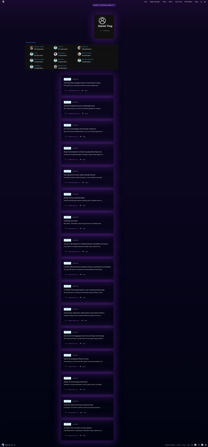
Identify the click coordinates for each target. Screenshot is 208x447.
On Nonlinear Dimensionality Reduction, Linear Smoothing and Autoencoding (84, 290)
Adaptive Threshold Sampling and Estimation (76, 382)
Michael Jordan (62, 65)
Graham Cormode (39, 59)
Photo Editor (188, 1)
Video (164, 1)
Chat (145, 1)
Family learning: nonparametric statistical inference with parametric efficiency (84, 313)
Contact (178, 445)
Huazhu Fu (85, 46)
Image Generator (155, 1)
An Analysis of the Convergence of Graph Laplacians (78, 428)
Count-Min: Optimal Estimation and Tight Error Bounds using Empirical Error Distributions (87, 267)
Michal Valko (61, 53)
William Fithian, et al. (74, 320)
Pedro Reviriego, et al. (74, 182)
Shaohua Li (61, 59)
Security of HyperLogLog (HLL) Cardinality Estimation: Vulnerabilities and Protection (86, 244)
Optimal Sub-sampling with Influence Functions (76, 359)
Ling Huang (37, 65)
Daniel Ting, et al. (73, 159)
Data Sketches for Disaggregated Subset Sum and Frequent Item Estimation (84, 336)
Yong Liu (60, 46)
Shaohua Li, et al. (73, 136)
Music (170, 1)
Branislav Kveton (86, 53)
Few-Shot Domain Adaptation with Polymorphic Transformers (80, 129)
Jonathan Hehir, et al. (74, 90)
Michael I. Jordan (39, 46)
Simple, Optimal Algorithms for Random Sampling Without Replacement (83, 152)
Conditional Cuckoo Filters (71, 221)
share (86, 90)
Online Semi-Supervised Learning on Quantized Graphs (78, 405)
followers (106, 30)
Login (196, 1)
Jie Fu (36, 53)
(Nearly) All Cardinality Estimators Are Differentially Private (79, 106)
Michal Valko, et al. (73, 412)
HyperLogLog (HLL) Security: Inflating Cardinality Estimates (79, 175)
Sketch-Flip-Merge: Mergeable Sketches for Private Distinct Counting (82, 83)
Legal (188, 445)
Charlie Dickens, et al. (74, 113)
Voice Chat (178, 1)
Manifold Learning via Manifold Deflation (74, 198)
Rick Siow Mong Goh (88, 59)
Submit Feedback (170, 445)
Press (183, 445)
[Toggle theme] (201, 2)
